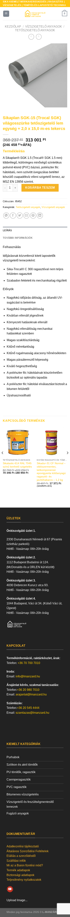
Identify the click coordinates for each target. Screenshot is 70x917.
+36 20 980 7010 (28, 689)
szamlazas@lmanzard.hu (32, 712)
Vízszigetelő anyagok (43, 26)
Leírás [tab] (7, 230)
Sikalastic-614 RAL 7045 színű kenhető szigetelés (17, 465)
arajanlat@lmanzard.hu (31, 694)
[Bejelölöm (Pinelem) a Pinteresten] (33, 215)
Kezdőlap (13, 26)
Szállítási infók (16, 860)
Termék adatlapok (18, 870)
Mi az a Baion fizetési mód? (25, 865)
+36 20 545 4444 (28, 707)
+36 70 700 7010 (29, 663)
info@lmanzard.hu (28, 676)
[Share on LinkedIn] (40, 215)
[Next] (61, 75)
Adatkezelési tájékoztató (23, 846)
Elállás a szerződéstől (21, 855)
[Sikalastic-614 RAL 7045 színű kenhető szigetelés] (18, 442)
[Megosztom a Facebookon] (13, 215)
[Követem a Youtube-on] (10, 889)
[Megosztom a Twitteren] (20, 215)
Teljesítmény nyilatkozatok (24, 879)
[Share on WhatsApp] (6, 215)
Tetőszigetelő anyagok (35, 30)
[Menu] (6, 14)
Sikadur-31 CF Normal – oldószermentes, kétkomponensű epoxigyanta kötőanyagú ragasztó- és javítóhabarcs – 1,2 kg (51, 471)
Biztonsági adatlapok (20, 875)
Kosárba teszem (40, 187)
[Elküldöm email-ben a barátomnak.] (26, 215)
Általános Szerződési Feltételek (28, 851)
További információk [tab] (17, 237)
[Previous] (8, 75)
